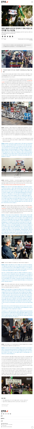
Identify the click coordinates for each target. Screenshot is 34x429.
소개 (2, 420)
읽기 (2, 415)
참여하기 (2, 418)
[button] (32, 2)
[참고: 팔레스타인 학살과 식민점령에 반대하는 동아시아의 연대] (14, 184)
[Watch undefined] (17, 59)
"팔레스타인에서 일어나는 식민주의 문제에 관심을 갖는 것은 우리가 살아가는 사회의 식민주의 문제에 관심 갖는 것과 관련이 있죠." (17, 33)
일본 (5, 39)
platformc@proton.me (5, 423)
